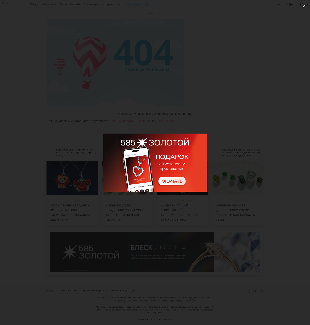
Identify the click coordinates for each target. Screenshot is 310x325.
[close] (304, 5)
